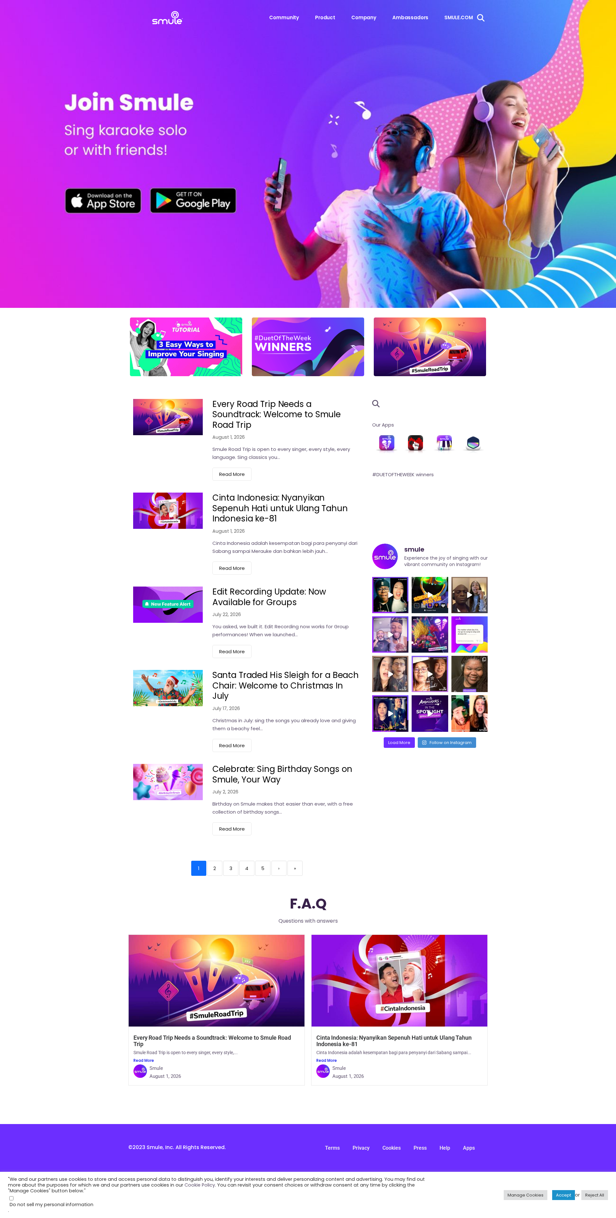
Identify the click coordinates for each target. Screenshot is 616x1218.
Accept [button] (563, 1195)
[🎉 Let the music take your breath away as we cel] (390, 713)
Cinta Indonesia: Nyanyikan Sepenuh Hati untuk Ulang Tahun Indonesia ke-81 (280, 508)
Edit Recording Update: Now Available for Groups (269, 597)
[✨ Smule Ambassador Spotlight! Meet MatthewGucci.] (430, 713)
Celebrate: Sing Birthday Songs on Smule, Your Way (282, 774)
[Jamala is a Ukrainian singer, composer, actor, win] (390, 674)
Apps (469, 1148)
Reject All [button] (594, 1195)
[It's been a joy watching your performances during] (469, 713)
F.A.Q (308, 903)
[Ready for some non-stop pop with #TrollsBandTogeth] (430, 634)
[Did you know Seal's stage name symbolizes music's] (469, 595)
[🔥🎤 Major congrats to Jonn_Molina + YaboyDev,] (390, 634)
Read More (232, 474)
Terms (332, 1148)
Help (445, 1148)
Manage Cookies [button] (525, 1195)
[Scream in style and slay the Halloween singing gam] (430, 595)
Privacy (361, 1148)
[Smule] (386, 444)
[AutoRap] (415, 444)
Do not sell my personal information (51, 1204)
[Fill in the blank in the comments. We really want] (469, 634)
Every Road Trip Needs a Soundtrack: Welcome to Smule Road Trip (276, 414)
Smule (156, 1068)
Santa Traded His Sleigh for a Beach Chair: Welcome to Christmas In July (285, 685)
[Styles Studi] (473, 444)
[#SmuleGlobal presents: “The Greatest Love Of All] (430, 674)
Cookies (391, 1148)
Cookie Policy (199, 1185)
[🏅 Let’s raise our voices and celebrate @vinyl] (390, 595)
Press (420, 1148)
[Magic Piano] (444, 444)
